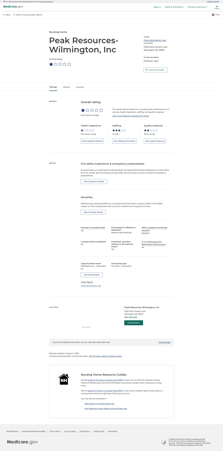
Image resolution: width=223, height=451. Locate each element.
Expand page (164, 342)
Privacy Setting (70, 432)
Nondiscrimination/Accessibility (34, 431)
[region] (101, 317)
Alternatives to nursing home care (99, 404)
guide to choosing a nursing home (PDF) (105, 380)
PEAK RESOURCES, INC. (155, 40)
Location (80, 87)
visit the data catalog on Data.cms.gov (105, 356)
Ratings (53, 87)
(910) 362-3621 (151, 61)
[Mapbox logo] (87, 327)
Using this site (99, 431)
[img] (60, 64)
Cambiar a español (213, 1)
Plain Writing (112, 431)
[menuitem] (157, 7)
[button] (215, 15)
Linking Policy (85, 431)
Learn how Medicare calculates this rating (130, 116)
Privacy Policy (55, 431)
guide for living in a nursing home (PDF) (105, 391)
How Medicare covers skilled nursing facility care (106, 409)
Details (66, 87)
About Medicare (12, 431)
